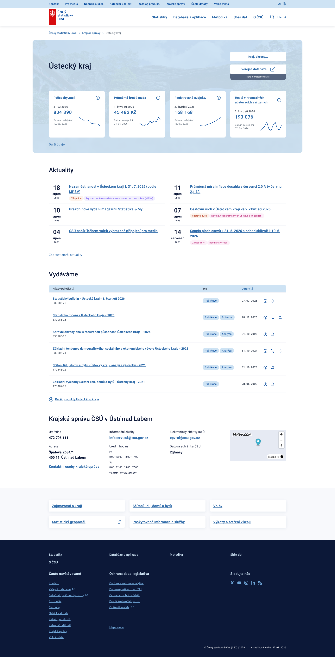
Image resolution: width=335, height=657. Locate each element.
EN (279, 4)
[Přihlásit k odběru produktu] (273, 300)
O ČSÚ (258, 17)
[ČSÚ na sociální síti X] (232, 583)
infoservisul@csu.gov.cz (128, 438)
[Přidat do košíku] (273, 317)
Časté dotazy (199, 3)
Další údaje (57, 144)
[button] (97, 97)
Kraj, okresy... (258, 56)
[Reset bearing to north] (281, 445)
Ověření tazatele (119, 607)
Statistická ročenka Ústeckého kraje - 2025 (83, 315)
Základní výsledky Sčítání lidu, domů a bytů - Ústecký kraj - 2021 (99, 382)
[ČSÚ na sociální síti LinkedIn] (253, 583)
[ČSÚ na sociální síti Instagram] (246, 583)
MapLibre (273, 456)
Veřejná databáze (254, 69)
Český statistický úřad (63, 32)
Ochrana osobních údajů (124, 595)
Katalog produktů (149, 3)
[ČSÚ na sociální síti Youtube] (239, 583)
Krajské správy (176, 3)
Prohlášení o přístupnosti (124, 601)
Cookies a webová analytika (126, 583)
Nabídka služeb (94, 3)
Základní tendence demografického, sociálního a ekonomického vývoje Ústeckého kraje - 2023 (120, 348)
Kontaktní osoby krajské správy (74, 466)
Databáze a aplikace (189, 17)
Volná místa (221, 3)
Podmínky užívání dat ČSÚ (125, 589)
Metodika (219, 17)
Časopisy (54, 607)
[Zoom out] (281, 440)
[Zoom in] (281, 434)
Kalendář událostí (121, 3)
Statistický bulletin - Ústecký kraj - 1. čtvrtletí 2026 (89, 298)
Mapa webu (116, 627)
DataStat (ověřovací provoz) (66, 595)
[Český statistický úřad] (61, 17)
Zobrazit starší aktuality (65, 255)
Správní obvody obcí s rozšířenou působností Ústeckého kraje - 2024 (102, 332)
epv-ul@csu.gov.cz (185, 438)
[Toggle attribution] (282, 456)
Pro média (71, 3)
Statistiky (159, 17)
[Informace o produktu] (265, 300)
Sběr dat (240, 17)
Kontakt (54, 3)
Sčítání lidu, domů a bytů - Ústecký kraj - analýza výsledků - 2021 (99, 365)
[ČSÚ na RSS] (260, 583)
